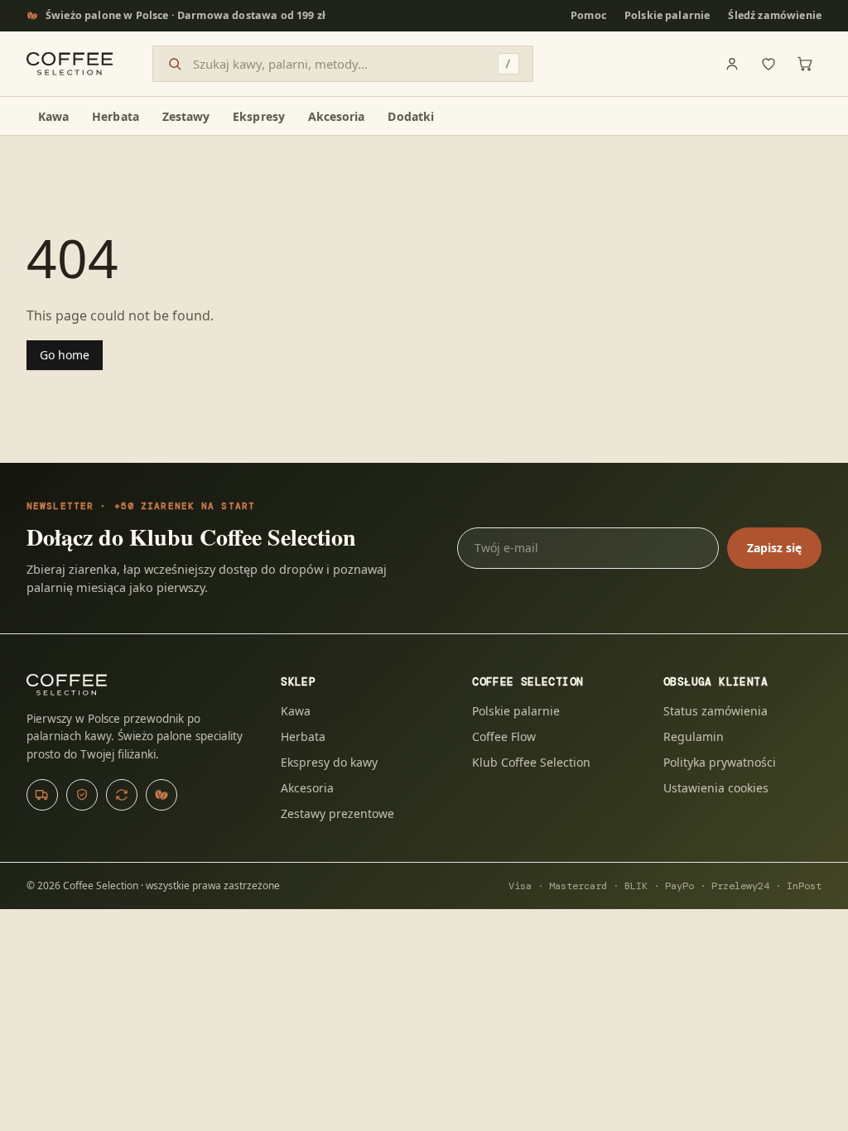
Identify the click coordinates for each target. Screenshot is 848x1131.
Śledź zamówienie (775, 15)
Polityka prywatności (719, 762)
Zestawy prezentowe (337, 813)
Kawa (296, 711)
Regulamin (693, 736)
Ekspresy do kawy (329, 762)
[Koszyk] (805, 63)
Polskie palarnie (667, 15)
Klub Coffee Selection (531, 762)
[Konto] (732, 63)
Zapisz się (774, 548)
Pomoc (588, 15)
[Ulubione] (768, 63)
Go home (64, 355)
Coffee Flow (504, 736)
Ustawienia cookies (715, 788)
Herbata (303, 736)
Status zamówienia (715, 711)
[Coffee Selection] (69, 63)
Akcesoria (307, 788)
